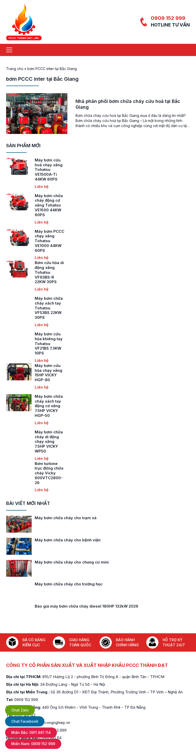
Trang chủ (14, 68)
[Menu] (9, 50)
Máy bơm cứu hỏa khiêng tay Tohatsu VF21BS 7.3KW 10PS (49, 343)
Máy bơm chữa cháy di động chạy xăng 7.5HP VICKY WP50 (49, 442)
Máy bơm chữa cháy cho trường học (69, 584)
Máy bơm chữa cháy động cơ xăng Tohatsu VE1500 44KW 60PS (49, 205)
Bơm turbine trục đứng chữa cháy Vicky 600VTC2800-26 (49, 473)
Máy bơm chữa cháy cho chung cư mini (72, 562)
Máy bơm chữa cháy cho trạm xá (65, 517)
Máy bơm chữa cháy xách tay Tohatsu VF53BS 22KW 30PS (49, 308)
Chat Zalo (20, 710)
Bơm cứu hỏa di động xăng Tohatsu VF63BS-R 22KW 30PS (49, 272)
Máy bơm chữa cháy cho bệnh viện (68, 540)
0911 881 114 (31, 732)
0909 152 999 (168, 18)
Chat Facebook (24, 721)
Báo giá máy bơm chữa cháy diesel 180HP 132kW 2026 (86, 606)
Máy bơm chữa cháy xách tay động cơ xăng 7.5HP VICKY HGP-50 (49, 406)
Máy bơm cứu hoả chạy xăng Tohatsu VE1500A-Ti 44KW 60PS (49, 170)
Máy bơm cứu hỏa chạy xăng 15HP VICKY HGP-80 (48, 372)
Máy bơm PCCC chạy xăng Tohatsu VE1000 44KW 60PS (49, 241)
